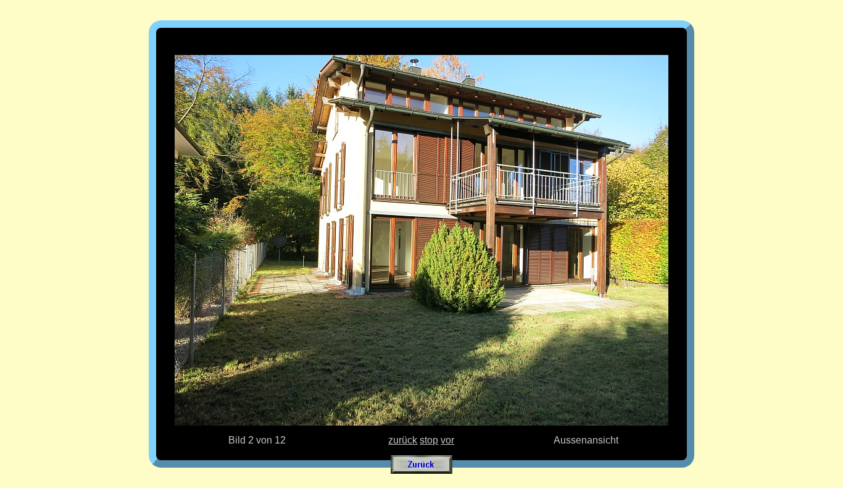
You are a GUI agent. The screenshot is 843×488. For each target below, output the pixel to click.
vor (447, 440)
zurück (402, 440)
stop (429, 440)
